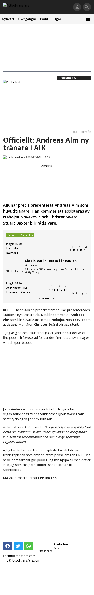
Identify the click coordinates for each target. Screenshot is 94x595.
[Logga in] (77, 7)
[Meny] (87, 19)
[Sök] (87, 7)
